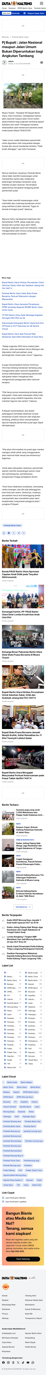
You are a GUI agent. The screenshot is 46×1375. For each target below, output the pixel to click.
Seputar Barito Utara (33, 1333)
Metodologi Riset (8, 1305)
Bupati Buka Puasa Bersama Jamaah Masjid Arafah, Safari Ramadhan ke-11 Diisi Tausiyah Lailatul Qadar (22, 735)
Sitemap (5, 1318)
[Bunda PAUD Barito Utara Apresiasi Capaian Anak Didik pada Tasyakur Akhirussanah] (23, 556)
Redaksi (5, 1300)
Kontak (4, 1296)
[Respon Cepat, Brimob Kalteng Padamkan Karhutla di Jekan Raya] (8, 829)
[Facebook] (9, 533)
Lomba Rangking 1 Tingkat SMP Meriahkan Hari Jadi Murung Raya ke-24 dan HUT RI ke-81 (24, 939)
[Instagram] (8, 1362)
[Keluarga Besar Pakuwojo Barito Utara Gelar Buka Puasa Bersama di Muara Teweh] (23, 637)
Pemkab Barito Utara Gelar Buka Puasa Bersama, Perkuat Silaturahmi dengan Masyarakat (19, 296)
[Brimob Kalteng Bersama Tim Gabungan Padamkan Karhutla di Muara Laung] (8, 877)
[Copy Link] (24, 533)
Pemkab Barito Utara (12, 525)
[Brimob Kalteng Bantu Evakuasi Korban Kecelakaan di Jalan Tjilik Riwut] (8, 893)
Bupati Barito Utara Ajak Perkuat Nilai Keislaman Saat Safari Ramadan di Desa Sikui (22, 335)
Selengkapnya (21, 907)
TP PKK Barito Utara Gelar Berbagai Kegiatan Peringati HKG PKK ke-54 (22, 316)
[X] (14, 533)
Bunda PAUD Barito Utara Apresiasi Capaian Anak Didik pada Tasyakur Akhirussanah (20, 574)
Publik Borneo (30, 1347)
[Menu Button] (41, 3)
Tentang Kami (30, 1296)
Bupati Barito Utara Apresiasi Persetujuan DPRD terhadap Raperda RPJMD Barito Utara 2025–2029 (22, 307)
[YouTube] (27, 1362)
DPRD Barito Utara (24, 8)
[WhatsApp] (4, 533)
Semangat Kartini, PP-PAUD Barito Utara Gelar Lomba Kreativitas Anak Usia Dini (21, 614)
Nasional (12, 8)
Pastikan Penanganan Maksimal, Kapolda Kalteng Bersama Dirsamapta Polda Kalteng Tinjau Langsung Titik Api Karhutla (25, 956)
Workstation (30, 1305)
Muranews (6, 1351)
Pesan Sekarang (23, 1259)
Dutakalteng (30, 1338)
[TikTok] (23, 1362)
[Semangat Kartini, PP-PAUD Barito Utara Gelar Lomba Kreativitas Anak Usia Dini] (23, 596)
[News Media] (5, 1286)
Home (4, 8)
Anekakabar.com (9, 1333)
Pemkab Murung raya (25, 840)
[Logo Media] (14, 1277)
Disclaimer (6, 1309)
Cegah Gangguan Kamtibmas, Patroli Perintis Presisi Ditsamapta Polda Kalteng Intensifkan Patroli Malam (29, 861)
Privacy (5, 1314)
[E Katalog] (32, 1278)
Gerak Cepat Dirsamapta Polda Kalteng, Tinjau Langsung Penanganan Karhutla (25, 947)
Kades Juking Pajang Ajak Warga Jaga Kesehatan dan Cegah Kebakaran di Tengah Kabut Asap (29, 846)
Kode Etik (29, 1314)
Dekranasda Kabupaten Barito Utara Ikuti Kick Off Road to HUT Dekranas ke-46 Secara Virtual (23, 326)
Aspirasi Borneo (8, 1347)
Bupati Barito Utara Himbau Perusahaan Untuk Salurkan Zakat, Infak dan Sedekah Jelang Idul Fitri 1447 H (23, 285)
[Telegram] (19, 533)
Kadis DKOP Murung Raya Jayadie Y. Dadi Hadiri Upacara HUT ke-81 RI (24, 921)
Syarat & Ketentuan (32, 1309)
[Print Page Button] (41, 62)
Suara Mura (6, 1342)
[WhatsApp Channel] (32, 1362)
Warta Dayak (30, 1342)
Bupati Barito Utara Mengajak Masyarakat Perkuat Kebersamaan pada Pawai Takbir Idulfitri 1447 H (23, 775)
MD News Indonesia (10, 1338)
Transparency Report (33, 1318)
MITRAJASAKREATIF (15, 1369)
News (18, 824)
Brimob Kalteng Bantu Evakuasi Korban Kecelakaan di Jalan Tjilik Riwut (29, 893)
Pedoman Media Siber (34, 1300)
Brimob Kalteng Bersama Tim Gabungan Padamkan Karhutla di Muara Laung (30, 877)
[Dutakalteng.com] (17, 3)
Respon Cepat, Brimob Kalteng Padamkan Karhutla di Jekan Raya (29, 830)
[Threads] (13, 1362)
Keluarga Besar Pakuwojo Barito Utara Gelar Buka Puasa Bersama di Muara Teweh (22, 655)
